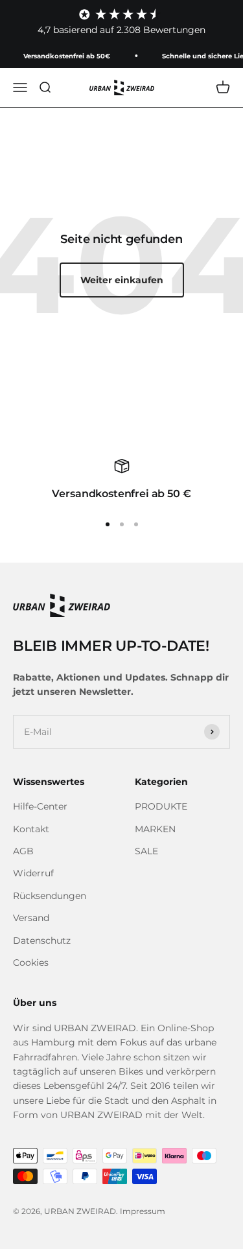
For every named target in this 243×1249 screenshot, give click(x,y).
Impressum (142, 1211)
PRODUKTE (161, 806)
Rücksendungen (49, 896)
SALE (146, 851)
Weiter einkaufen (121, 280)
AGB (23, 851)
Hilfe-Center (40, 806)
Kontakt (31, 829)
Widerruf (33, 873)
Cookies (31, 962)
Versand (31, 918)
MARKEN (155, 829)
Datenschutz (42, 940)
